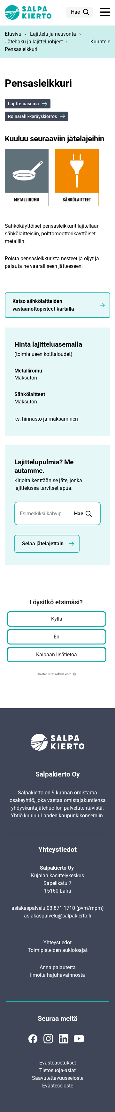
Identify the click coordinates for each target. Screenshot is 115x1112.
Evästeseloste (57, 1086)
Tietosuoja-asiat (57, 1070)
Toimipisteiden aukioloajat (58, 950)
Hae (75, 12)
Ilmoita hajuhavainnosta (57, 975)
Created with (54, 674)
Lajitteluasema (23, 103)
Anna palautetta (58, 967)
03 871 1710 (61, 908)
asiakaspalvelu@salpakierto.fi (57, 916)
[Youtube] (78, 1038)
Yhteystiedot (57, 942)
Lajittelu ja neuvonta (53, 34)
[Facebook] (32, 1038)
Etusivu (13, 34)
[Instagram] (48, 1038)
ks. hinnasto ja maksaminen (46, 419)
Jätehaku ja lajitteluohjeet (34, 42)
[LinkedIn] (63, 1038)
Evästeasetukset (57, 1063)
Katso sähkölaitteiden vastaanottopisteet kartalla (43, 305)
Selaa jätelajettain (43, 544)
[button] (105, 12)
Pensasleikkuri (21, 49)
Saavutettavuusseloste (57, 1078)
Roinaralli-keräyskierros (32, 116)
